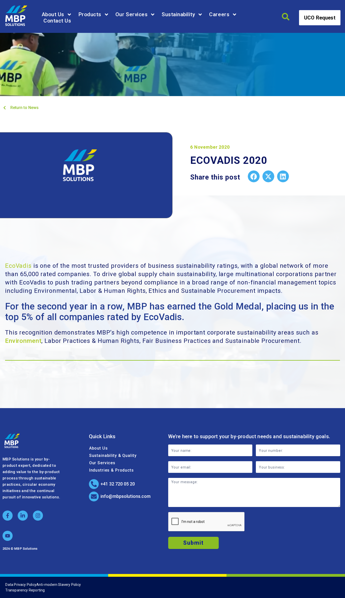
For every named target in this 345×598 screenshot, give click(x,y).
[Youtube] (8, 536)
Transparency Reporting (25, 590)
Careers (219, 14)
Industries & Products (111, 470)
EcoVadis (18, 265)
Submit (193, 543)
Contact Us (57, 21)
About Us (53, 14)
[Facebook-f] (8, 516)
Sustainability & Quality (113, 455)
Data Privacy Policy (20, 585)
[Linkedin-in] (23, 516)
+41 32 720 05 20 (118, 483)
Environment (23, 340)
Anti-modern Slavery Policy (58, 585)
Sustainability (178, 14)
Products (89, 14)
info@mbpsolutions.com (126, 496)
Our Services (131, 14)
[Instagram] (38, 516)
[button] (254, 176)
